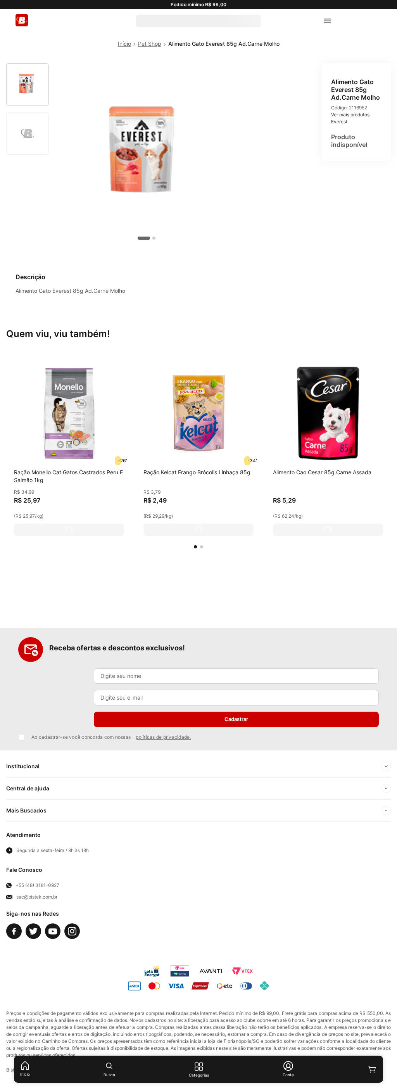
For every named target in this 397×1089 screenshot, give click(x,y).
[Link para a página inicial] (124, 44)
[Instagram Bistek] (72, 931)
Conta (288, 1074)
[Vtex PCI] (180, 971)
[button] (195, 546)
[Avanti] (211, 971)
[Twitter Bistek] (33, 931)
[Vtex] (242, 971)
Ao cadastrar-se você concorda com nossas (111, 737)
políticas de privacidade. (163, 737)
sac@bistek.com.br (36, 897)
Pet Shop (149, 43)
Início (25, 1074)
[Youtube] (52, 931)
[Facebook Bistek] (14, 931)
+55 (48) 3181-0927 (37, 885)
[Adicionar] (69, 530)
